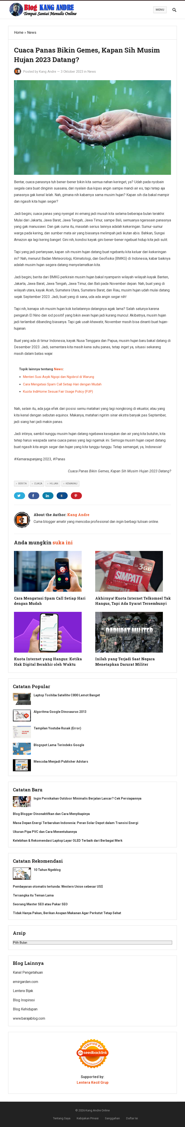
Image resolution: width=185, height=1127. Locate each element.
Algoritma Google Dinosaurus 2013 (60, 712)
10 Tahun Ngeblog (47, 870)
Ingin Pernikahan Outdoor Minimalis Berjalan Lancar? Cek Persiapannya (87, 798)
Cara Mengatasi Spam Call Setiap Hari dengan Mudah (62, 384)
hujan (54, 483)
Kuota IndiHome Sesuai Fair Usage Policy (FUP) (58, 391)
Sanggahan (112, 1118)
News (31, 32)
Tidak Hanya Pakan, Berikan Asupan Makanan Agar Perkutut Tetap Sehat (67, 913)
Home (18, 32)
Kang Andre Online (98, 1110)
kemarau (71, 483)
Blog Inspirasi (24, 1000)
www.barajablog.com (29, 1018)
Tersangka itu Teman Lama (33, 895)
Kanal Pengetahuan (28, 972)
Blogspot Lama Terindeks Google (59, 745)
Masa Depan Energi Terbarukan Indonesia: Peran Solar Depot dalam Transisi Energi (75, 823)
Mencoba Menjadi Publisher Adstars (61, 761)
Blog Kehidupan (25, 1009)
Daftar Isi (132, 1118)
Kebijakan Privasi (88, 1118)
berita (22, 483)
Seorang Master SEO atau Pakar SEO (40, 904)
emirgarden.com (25, 982)
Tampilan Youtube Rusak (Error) (57, 728)
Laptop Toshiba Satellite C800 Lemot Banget (67, 695)
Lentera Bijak (23, 991)
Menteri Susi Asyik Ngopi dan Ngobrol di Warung (58, 377)
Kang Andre (47, 72)
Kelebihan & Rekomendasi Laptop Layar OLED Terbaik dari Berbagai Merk (68, 840)
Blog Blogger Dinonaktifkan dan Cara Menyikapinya (51, 814)
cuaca (38, 483)
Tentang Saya (61, 1118)
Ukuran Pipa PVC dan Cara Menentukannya (45, 832)
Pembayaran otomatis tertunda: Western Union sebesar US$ (58, 886)
